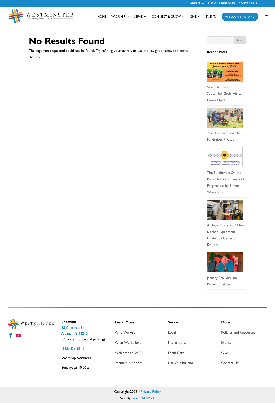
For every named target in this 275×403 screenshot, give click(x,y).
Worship (118, 16)
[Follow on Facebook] (11, 336)
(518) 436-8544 (72, 348)
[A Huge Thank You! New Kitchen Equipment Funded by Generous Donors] (225, 211)
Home (101, 16)
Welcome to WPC (240, 16)
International (177, 342)
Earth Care (176, 353)
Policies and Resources (238, 332)
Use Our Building (221, 3)
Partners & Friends (129, 363)
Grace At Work (143, 398)
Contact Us (248, 3)
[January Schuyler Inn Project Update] (225, 263)
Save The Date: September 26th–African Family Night (225, 93)
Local (172, 332)
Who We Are (125, 332)
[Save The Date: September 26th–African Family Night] (225, 73)
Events (211, 16)
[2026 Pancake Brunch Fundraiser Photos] (225, 119)
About (195, 3)
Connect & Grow (166, 16)
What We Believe (128, 342)
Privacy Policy (151, 391)
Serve (138, 16)
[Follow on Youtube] (19, 336)
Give (193, 16)
